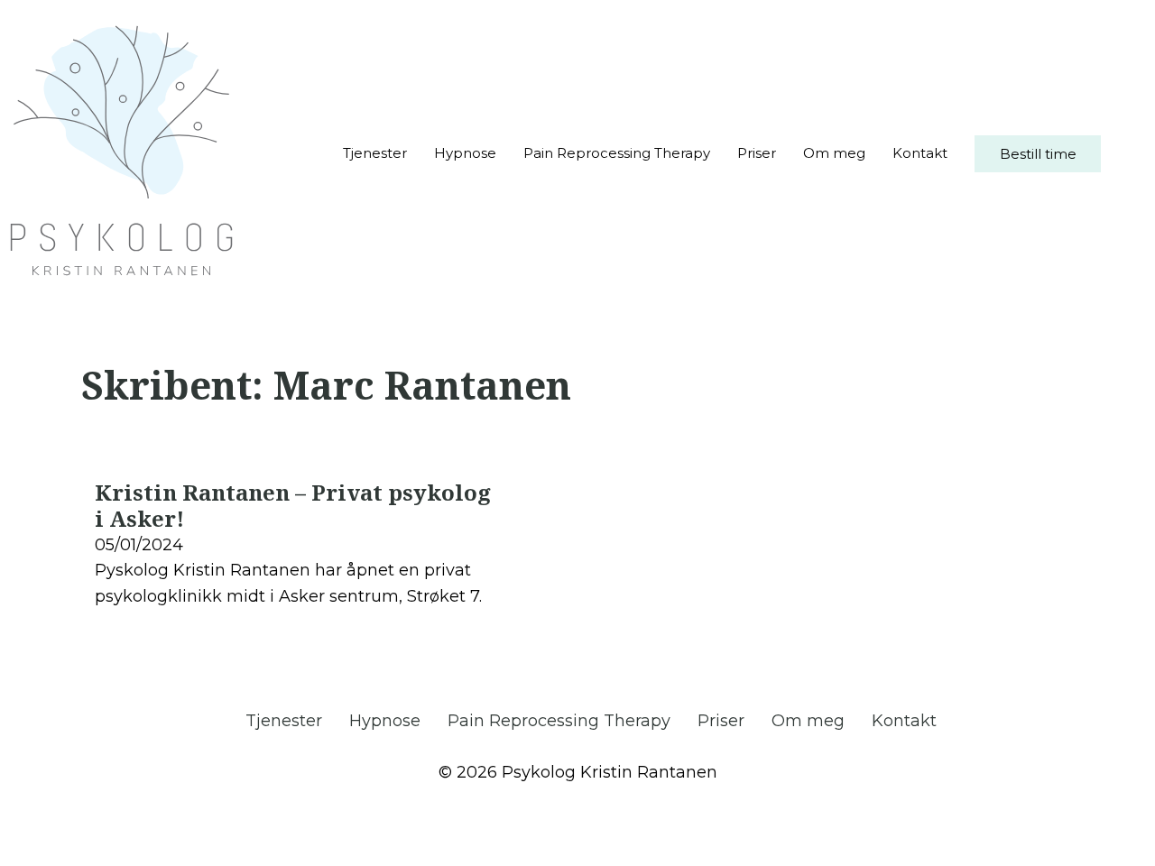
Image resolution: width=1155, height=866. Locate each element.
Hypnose (465, 152)
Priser (756, 152)
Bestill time (1038, 153)
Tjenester (375, 152)
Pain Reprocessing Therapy (616, 152)
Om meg (834, 152)
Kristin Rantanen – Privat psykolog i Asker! (293, 505)
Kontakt (919, 152)
